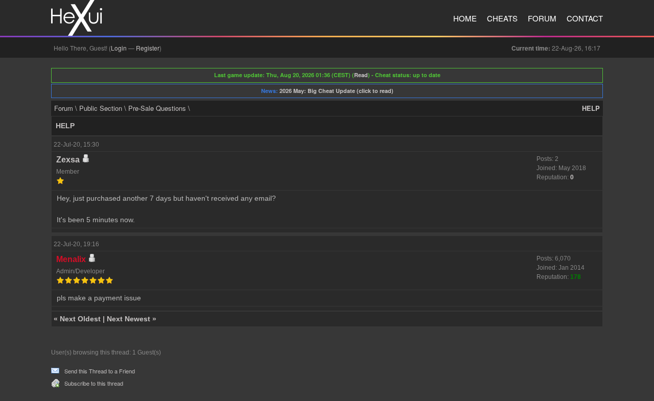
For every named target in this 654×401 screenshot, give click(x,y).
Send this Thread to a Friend (99, 371)
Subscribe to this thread (93, 383)
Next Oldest (80, 319)
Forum (542, 18)
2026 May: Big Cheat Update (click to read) (336, 91)
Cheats (502, 18)
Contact (585, 18)
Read (361, 75)
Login (119, 47)
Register (147, 47)
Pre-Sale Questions (157, 108)
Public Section (100, 108)
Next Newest (128, 319)
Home (465, 18)
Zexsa (68, 159)
